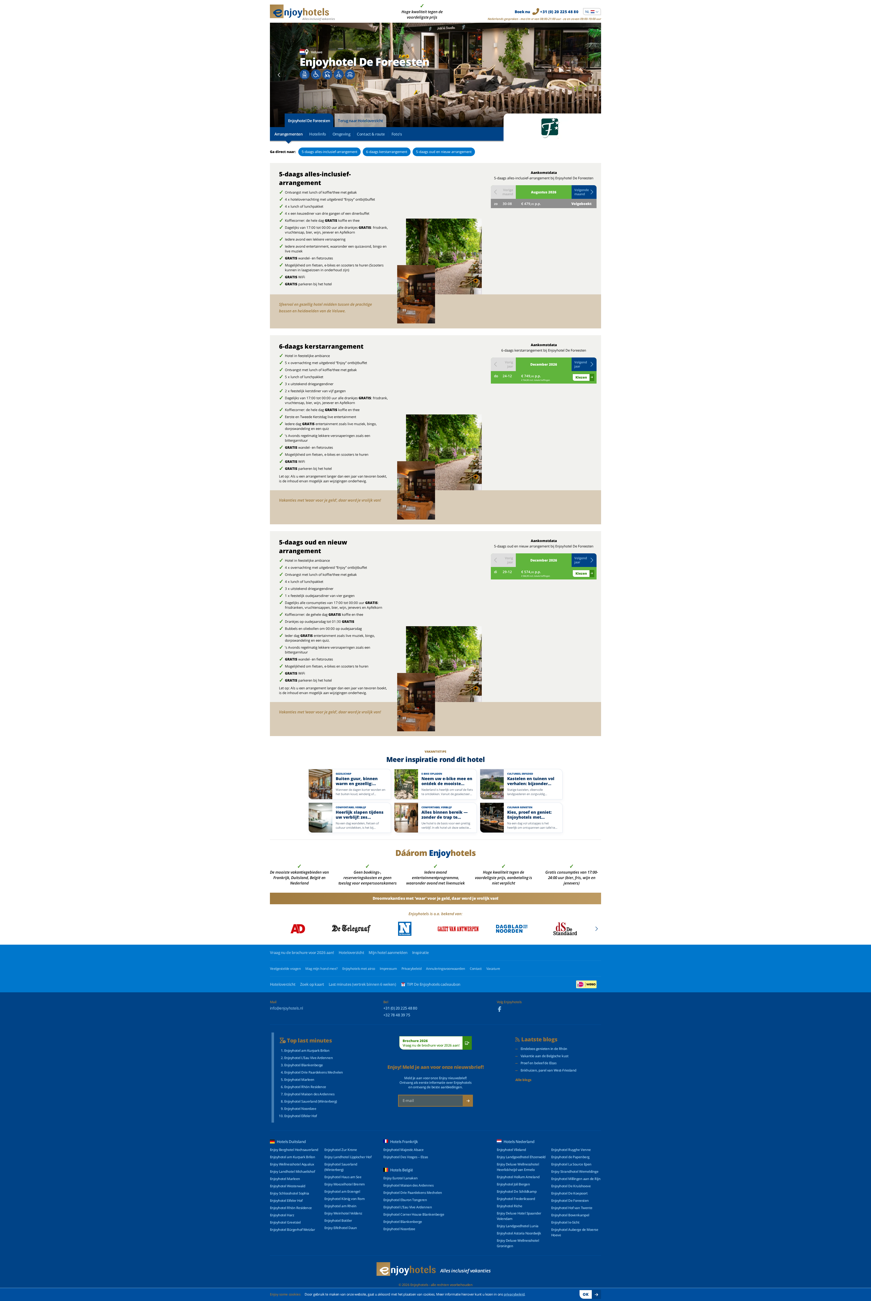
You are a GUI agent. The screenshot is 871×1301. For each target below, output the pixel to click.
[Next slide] (592, 75)
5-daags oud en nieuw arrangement (444, 151)
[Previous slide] (279, 75)
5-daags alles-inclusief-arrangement (329, 151)
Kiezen (581, 377)
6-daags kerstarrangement (386, 151)
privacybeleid (514, 1294)
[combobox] (592, 11)
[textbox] (592, 11)
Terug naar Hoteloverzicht (360, 120)
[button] (584, 192)
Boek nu (546, 11)
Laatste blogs (539, 1039)
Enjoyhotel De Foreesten (309, 120)
